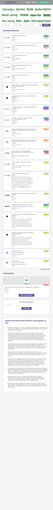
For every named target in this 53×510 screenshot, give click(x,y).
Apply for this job (26, 295)
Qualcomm (14, 110)
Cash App (14, 132)
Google (13, 37)
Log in (28, 2)
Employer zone (44, 2)
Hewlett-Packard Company (18, 252)
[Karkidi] (10, 2)
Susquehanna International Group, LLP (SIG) (22, 206)
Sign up (34, 2)
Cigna (13, 196)
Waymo (6, 289)
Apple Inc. (14, 87)
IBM (13, 154)
